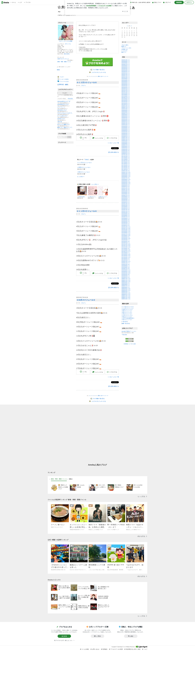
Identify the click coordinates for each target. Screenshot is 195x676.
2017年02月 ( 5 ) (125, 168)
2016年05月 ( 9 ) (125, 180)
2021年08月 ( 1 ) (125, 96)
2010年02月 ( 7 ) (125, 275)
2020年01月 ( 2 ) (125, 121)
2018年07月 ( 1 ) (125, 145)
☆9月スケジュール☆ (83, 172)
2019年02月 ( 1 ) (125, 134)
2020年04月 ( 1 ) (125, 117)
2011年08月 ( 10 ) (125, 250)
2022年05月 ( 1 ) (125, 83)
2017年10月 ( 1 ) (125, 156)
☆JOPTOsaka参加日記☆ (127, 318)
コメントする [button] (99, 138)
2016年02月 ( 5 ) (125, 185)
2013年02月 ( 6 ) (125, 224)
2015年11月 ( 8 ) (125, 189)
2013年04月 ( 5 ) (125, 221)
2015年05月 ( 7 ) (125, 198)
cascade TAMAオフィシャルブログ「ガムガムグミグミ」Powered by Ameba (129, 331)
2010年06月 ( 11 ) (125, 270)
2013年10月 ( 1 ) (125, 212)
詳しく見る (97, 636)
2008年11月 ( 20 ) (125, 297)
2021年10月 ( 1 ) (125, 93)
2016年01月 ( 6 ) (125, 186)
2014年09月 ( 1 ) (125, 206)
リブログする (113, 138)
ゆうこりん (68, 43)
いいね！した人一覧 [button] (113, 143)
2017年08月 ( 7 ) (125, 159)
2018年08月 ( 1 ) (125, 143)
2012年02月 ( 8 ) (125, 241)
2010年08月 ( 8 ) (125, 267)
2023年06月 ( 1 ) (125, 65)
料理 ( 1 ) (123, 46)
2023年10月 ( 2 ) (125, 60)
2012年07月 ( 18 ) (125, 234)
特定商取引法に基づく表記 (133, 649)
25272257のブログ (62, 110)
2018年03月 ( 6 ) (125, 150)
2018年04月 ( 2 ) (125, 149)
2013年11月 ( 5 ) (125, 211)
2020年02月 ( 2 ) (125, 120)
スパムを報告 (85, 649)
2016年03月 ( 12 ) (125, 183)
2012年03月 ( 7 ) (125, 239)
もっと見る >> (80, 176)
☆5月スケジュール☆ (126, 316)
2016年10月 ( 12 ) (125, 173)
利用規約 (104, 649)
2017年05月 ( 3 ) (125, 163)
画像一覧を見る (126, 323)
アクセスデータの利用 (116, 649)
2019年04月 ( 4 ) (125, 132)
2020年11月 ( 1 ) (125, 107)
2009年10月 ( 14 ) (125, 281)
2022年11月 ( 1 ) (125, 75)
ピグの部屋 (69, 41)
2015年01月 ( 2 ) (125, 202)
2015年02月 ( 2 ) (125, 201)
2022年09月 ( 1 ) (125, 78)
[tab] (59, 479)
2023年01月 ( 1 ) (125, 73)
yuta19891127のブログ (63, 104)
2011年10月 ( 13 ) (125, 247)
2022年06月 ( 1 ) (125, 81)
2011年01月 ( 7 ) (125, 260)
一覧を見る (70, 98)
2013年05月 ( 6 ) (125, 219)
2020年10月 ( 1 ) (125, 109)
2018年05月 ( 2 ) (125, 147)
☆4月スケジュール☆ (126, 319)
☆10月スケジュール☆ (83, 167)
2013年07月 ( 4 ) (125, 216)
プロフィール (62, 41)
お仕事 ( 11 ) (124, 49)
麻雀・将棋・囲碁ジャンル (64, 61)
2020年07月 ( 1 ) (125, 113)
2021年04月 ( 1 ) (125, 100)
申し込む (130, 636)
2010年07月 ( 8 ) (125, 268)
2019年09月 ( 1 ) (125, 126)
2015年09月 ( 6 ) (125, 192)
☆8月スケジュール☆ (126, 312)
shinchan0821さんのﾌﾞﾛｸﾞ (64, 101)
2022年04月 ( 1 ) (125, 84)
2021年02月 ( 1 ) (125, 103)
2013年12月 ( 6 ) (125, 209)
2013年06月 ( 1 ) (125, 218)
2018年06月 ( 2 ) (125, 146)
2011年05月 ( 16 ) (125, 254)
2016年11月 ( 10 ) (125, 172)
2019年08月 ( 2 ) (125, 127)
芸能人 (71, 479)
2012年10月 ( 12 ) (125, 229)
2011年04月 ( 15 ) (125, 255)
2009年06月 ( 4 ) (125, 287)
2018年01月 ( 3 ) (125, 153)
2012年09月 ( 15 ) (125, 231)
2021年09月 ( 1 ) (125, 94)
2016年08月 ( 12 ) (125, 176)
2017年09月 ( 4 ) (125, 157)
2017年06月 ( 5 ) (125, 162)
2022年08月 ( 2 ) (125, 80)
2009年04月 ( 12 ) (125, 290)
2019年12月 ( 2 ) (125, 123)
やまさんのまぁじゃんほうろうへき (65, 113)
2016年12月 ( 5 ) (125, 170)
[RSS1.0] (129, 339)
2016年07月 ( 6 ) (125, 178)
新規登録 (179, 2)
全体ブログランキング (63, 58)
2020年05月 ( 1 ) (125, 116)
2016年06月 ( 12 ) (125, 179)
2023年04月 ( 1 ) (125, 68)
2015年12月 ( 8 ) (125, 188)
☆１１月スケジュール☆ (84, 162)
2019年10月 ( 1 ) (125, 124)
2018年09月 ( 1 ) (125, 142)
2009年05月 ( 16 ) (125, 288)
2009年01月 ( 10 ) (125, 294)
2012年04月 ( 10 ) (125, 238)
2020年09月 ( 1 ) (125, 110)
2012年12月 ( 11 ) (125, 227)
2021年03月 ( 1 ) (125, 101)
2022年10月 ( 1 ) (125, 77)
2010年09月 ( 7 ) (125, 265)
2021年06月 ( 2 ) (125, 98)
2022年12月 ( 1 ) (125, 74)
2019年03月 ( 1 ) (125, 133)
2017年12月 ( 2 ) (125, 155)
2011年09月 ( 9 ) (125, 248)
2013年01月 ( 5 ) (125, 225)
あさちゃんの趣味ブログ (63, 124)
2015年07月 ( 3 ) (125, 195)
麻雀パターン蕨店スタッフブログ (65, 127)
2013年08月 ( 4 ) (125, 215)
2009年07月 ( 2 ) (125, 285)
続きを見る (67, 53)
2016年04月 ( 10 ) (125, 182)
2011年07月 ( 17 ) (125, 251)
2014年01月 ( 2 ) (125, 208)
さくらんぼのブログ (62, 115)
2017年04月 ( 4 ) (125, 165)
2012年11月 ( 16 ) (125, 228)
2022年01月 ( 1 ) (125, 88)
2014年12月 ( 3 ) (125, 204)
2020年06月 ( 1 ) (125, 114)
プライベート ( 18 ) (126, 48)
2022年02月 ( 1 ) (125, 87)
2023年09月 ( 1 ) (125, 61)
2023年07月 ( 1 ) (125, 64)
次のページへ (104, 76)
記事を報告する (114, 152)
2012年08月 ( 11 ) (125, 232)
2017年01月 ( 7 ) (125, 169)
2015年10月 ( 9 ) (125, 191)
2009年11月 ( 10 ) (125, 280)
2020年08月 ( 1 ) (125, 111)
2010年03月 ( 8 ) (125, 274)
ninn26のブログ (61, 118)
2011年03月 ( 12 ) (125, 257)
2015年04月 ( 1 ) (125, 199)
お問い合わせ (95, 649)
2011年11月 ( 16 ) (125, 245)
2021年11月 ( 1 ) (125, 91)
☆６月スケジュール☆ (127, 315)
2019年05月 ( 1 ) (125, 130)
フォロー (64, 93)
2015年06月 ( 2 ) (125, 196)
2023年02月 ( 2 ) (125, 71)
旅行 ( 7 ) (123, 52)
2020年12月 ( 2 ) (125, 106)
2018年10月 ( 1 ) (125, 140)
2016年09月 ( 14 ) (125, 175)
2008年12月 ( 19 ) (125, 296)
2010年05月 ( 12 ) (125, 271)
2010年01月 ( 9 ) (125, 277)
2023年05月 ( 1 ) (125, 67)
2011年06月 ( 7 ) (125, 252)
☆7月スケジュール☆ (126, 313)
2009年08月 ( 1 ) (125, 284)
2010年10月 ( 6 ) (125, 264)
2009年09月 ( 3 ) (125, 283)
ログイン (189, 2)
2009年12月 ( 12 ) (125, 278)
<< (127, 25)
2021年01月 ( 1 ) (125, 104)
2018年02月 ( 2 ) (125, 152)
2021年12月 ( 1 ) (125, 90)
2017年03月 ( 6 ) (125, 166)
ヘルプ (145, 649)
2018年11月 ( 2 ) (125, 139)
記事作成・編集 (63, 84)
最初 (99, 76)
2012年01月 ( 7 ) (125, 242)
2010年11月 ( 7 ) (125, 262)
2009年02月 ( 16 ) (125, 293)
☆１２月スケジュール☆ (87, 82)
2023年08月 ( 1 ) (125, 62)
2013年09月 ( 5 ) (125, 214)
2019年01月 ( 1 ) (125, 136)
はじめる (64, 636)
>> (131, 25)
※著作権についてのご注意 (129, 343)
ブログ (83, 85)
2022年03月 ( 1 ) (125, 85)
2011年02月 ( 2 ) (125, 258)
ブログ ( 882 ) (124, 45)
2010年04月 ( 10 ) (125, 273)
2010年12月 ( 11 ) (125, 261)
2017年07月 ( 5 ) (125, 160)
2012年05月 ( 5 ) (125, 237)
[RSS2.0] (129, 341)
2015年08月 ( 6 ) (125, 193)
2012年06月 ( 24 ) (125, 235)
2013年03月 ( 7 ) (125, 222)
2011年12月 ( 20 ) (125, 244)
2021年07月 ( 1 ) (125, 97)
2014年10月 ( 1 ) (125, 205)
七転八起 (59, 121)
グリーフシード (61, 107)
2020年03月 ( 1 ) (125, 119)
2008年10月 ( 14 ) (125, 298)
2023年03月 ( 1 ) (125, 70)
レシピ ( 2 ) (124, 50)
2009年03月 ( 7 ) (125, 291)
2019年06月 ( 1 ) (125, 129)
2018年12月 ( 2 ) (125, 137)
